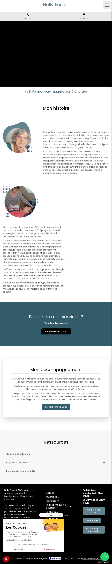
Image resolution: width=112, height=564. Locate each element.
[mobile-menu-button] (107, 5)
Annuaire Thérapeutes (92, 558)
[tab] (56, 454)
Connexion (103, 561)
